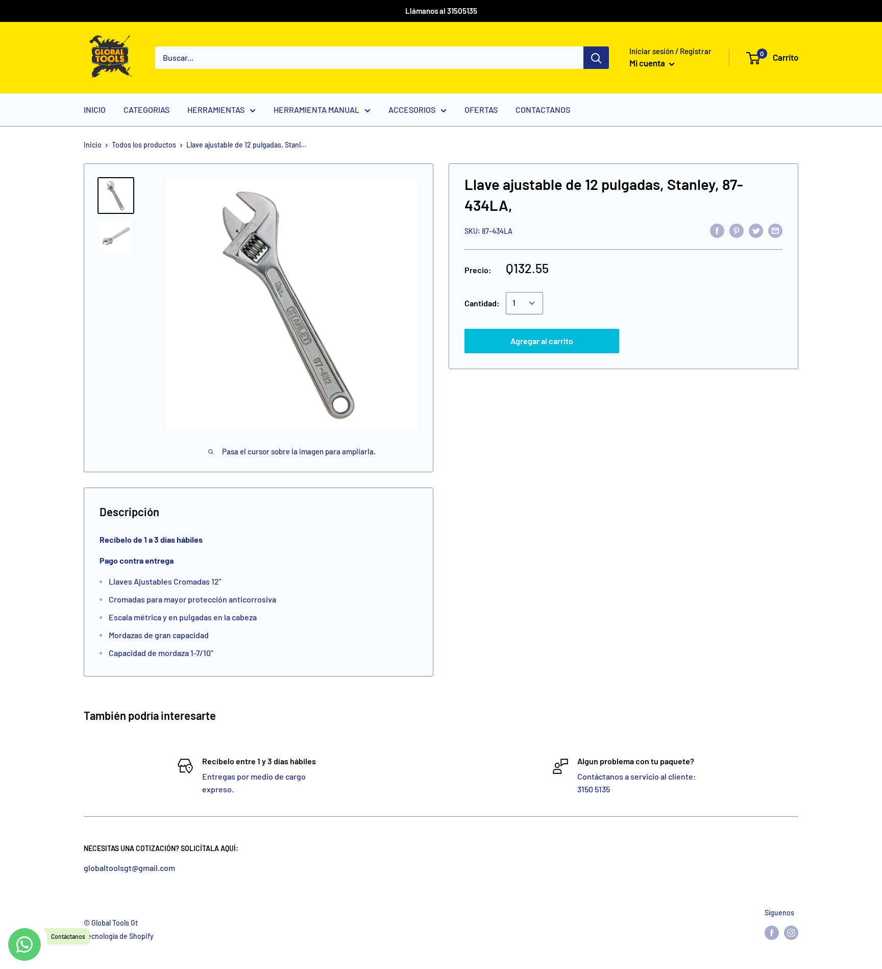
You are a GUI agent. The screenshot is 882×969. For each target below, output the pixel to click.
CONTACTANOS (543, 109)
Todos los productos (144, 144)
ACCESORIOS (411, 109)
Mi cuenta (648, 63)
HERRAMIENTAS (215, 109)
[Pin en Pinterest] (736, 230)
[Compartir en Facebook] (717, 230)
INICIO (95, 109)
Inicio (93, 144)
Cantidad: (482, 303)
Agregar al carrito (541, 341)
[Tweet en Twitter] (756, 230)
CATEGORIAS (146, 109)
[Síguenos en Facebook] (772, 933)
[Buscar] (596, 57)
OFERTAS (481, 109)
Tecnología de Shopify (119, 936)
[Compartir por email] (775, 230)
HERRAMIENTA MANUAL (316, 109)
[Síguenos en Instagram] (791, 933)
